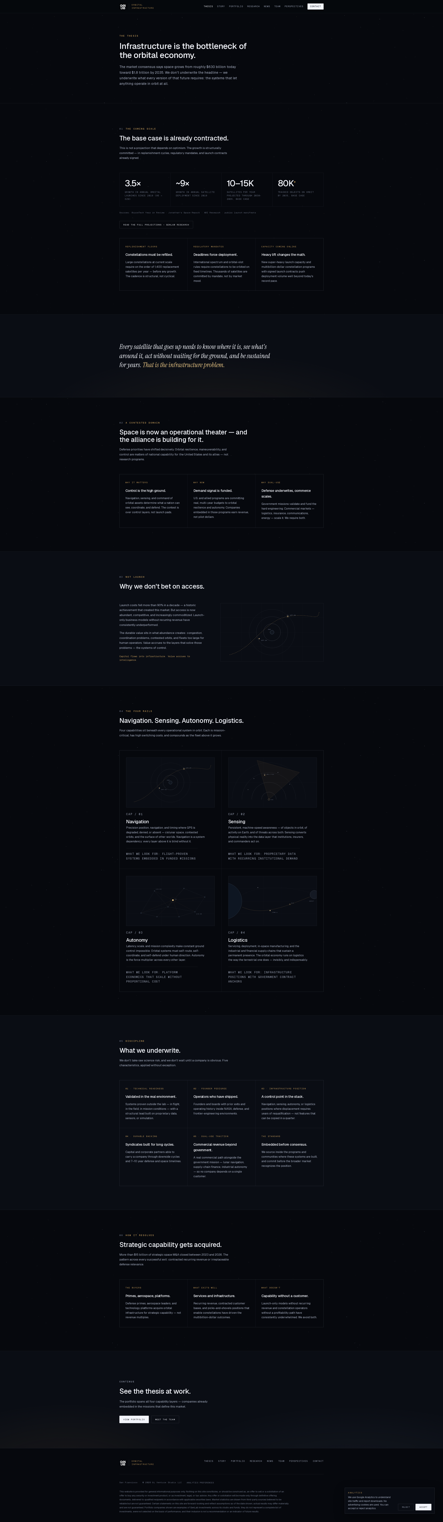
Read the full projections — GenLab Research (156, 224)
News (267, 6)
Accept (423, 1507)
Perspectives (294, 6)
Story (221, 6)
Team (277, 6)
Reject (406, 1507)
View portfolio (134, 1419)
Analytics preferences (200, 1482)
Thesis (208, 6)
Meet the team (165, 1419)
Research (253, 6)
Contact (315, 6)
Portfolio (236, 6)
